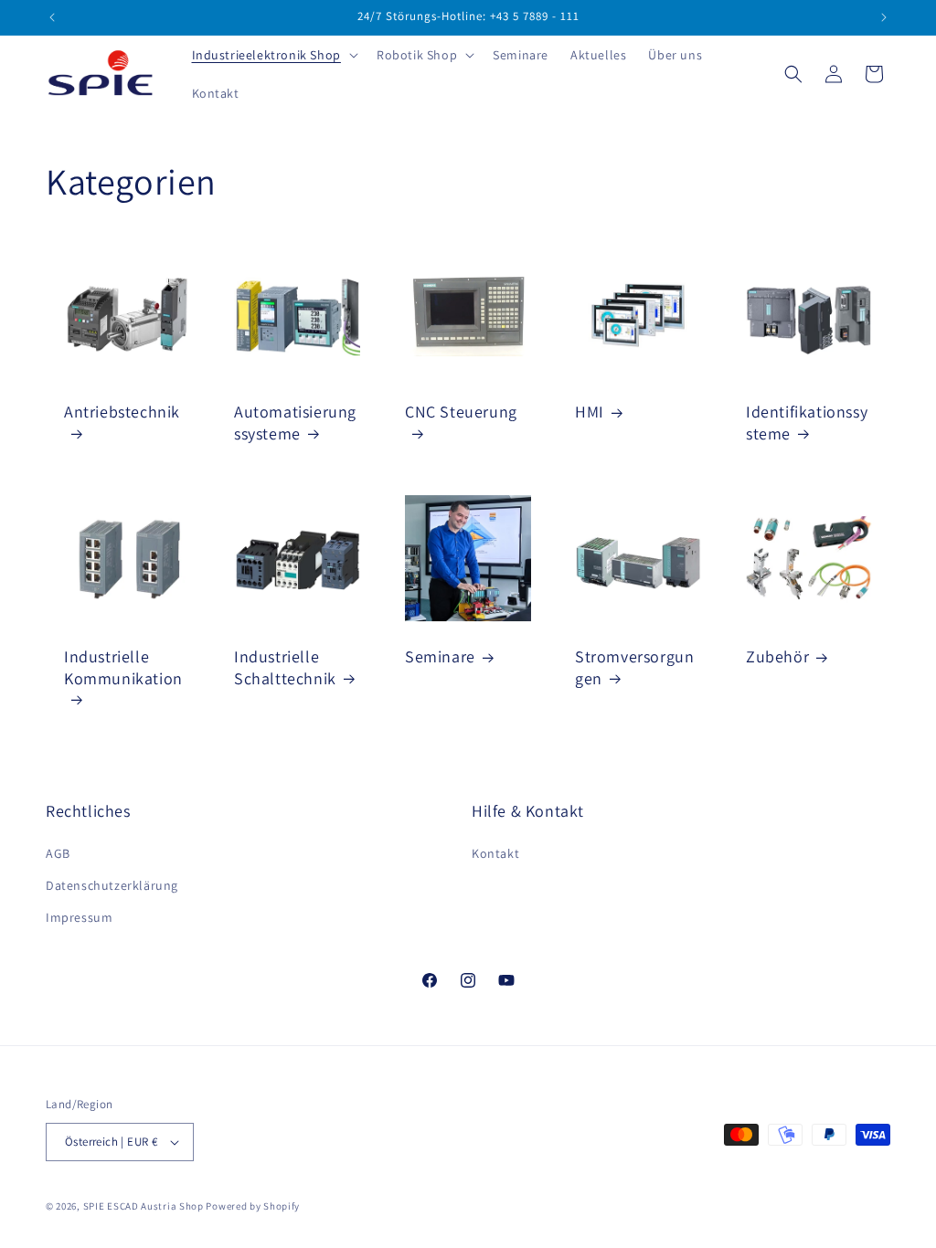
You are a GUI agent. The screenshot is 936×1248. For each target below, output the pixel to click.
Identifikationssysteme (806, 423)
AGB (58, 853)
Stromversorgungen (634, 667)
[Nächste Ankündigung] (884, 17)
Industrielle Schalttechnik (285, 667)
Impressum (79, 917)
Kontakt (495, 853)
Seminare (440, 656)
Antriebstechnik (122, 412)
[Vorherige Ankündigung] (52, 17)
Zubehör (777, 656)
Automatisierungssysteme (295, 423)
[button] (273, 55)
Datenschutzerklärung (112, 885)
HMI (589, 412)
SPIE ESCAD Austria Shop (143, 1206)
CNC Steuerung (461, 412)
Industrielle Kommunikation (123, 667)
